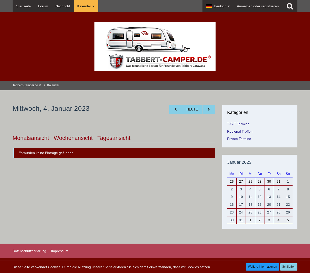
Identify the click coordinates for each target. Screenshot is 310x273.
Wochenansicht (73, 138)
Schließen (288, 266)
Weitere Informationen (262, 266)
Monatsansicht (31, 138)
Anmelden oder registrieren (258, 6)
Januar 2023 (239, 162)
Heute (192, 109)
